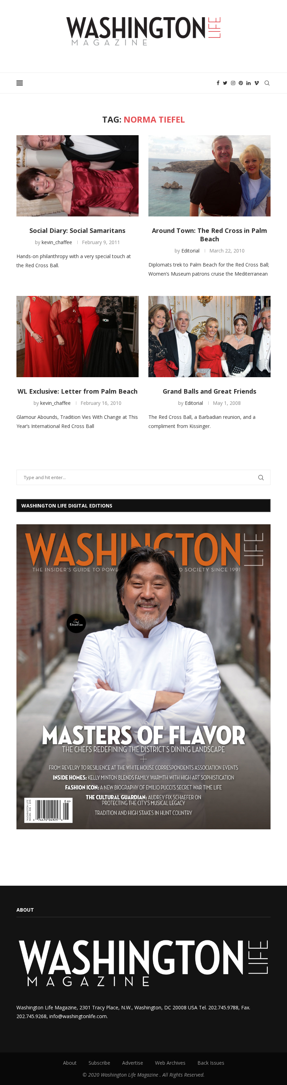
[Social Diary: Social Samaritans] (77, 176)
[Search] (267, 83)
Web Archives (170, 1062)
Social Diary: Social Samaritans (77, 230)
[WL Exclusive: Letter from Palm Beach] (77, 337)
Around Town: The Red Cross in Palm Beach (209, 234)
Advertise (132, 1062)
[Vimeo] (256, 83)
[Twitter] (225, 83)
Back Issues (210, 1062)
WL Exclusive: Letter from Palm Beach (78, 391)
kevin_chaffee (57, 242)
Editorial (190, 250)
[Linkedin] (248, 83)
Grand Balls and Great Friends (209, 391)
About (70, 1062)
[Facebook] (218, 83)
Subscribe (99, 1062)
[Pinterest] (241, 83)
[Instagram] (233, 83)
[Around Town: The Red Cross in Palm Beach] (209, 176)
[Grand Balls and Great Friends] (209, 337)
